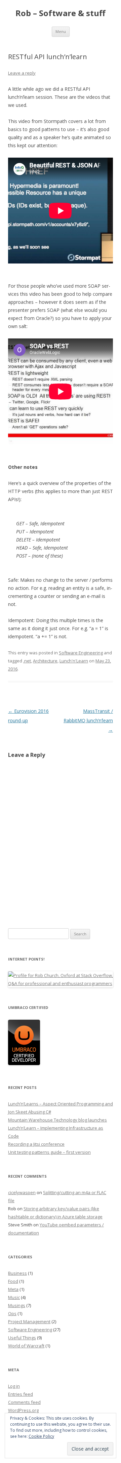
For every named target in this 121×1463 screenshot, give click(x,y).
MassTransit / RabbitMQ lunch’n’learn (88, 720)
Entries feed (20, 1394)
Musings (16, 1305)
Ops (12, 1313)
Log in (14, 1386)
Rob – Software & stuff (60, 13)
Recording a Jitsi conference (36, 1144)
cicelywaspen (22, 1192)
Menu (60, 31)
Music (14, 1297)
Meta (13, 1289)
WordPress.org (23, 1410)
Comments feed (24, 1402)
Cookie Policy (41, 1436)
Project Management (29, 1321)
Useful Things (22, 1338)
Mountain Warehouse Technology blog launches (57, 1120)
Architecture (45, 661)
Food (13, 1281)
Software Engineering (81, 653)
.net (27, 661)
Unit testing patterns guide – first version (49, 1152)
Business (17, 1273)
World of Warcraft (26, 1346)
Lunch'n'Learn (73, 661)
